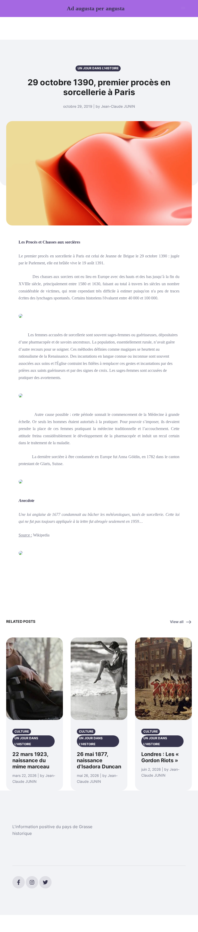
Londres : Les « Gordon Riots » (160, 757)
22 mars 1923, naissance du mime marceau (30, 760)
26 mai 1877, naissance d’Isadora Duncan (99, 760)
